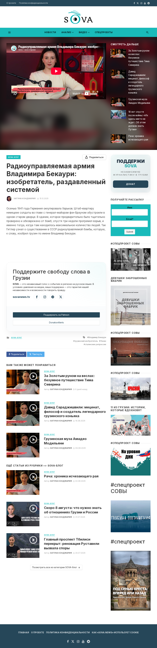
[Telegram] (53, 297)
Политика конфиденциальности (33, 3)
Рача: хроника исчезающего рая (138, 138)
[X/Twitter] (61, 297)
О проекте (11, 3)
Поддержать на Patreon (56, 314)
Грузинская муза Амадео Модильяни (139, 101)
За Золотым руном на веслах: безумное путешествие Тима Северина (138, 57)
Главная (23, 632)
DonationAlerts (56, 322)
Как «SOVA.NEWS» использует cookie (115, 632)
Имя (129, 207)
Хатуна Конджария (25, 198)
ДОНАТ (130, 184)
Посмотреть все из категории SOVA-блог (54, 567)
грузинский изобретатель (86, 341)
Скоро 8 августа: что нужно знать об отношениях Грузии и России (73, 510)
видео (83, 32)
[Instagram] (45, 297)
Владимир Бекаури (97, 337)
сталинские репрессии (95, 344)
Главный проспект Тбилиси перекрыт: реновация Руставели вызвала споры (71, 543)
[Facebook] (37, 297)
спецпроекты (104, 32)
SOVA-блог (13, 157)
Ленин (103, 341)
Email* (129, 219)
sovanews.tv (21, 296)
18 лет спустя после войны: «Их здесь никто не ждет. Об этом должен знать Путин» (138, 120)
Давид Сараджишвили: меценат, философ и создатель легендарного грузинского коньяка (138, 82)
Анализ (66, 32)
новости (50, 32)
